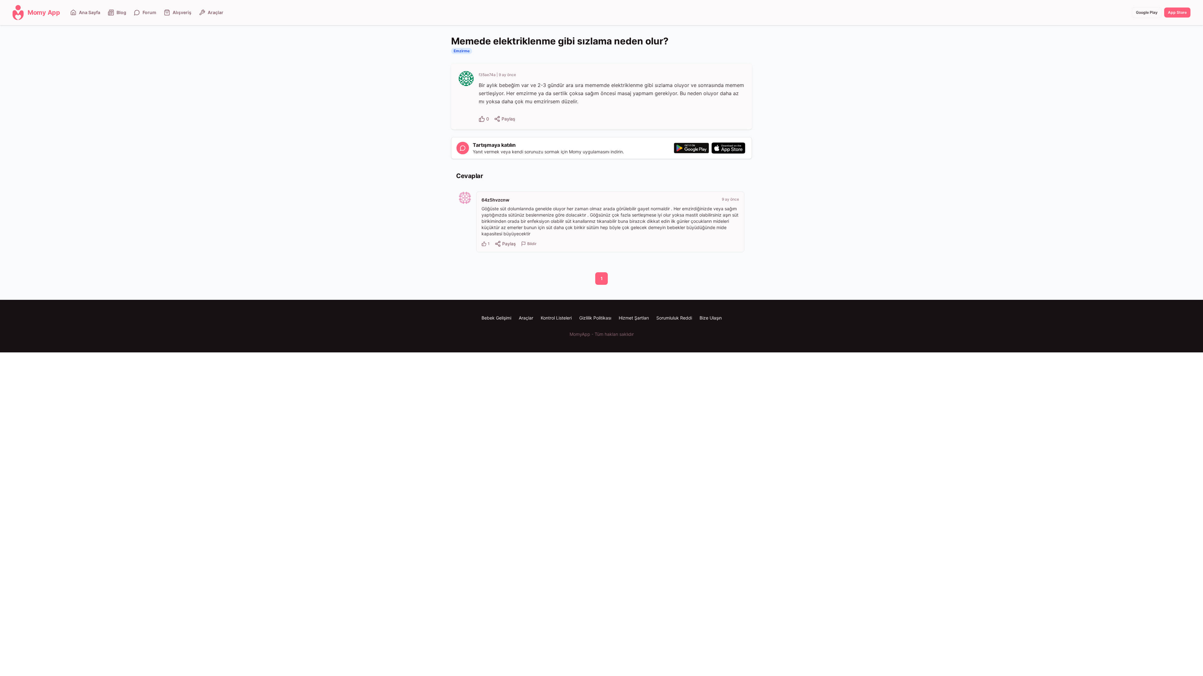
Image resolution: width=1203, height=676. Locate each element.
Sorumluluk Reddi (674, 317)
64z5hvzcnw (495, 199)
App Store (1177, 12)
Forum (149, 12)
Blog (121, 12)
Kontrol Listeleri (556, 317)
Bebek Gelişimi (496, 317)
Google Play (1147, 12)
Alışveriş (182, 12)
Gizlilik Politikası (595, 317)
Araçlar (215, 12)
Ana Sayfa (89, 12)
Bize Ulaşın (711, 317)
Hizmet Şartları (634, 317)
